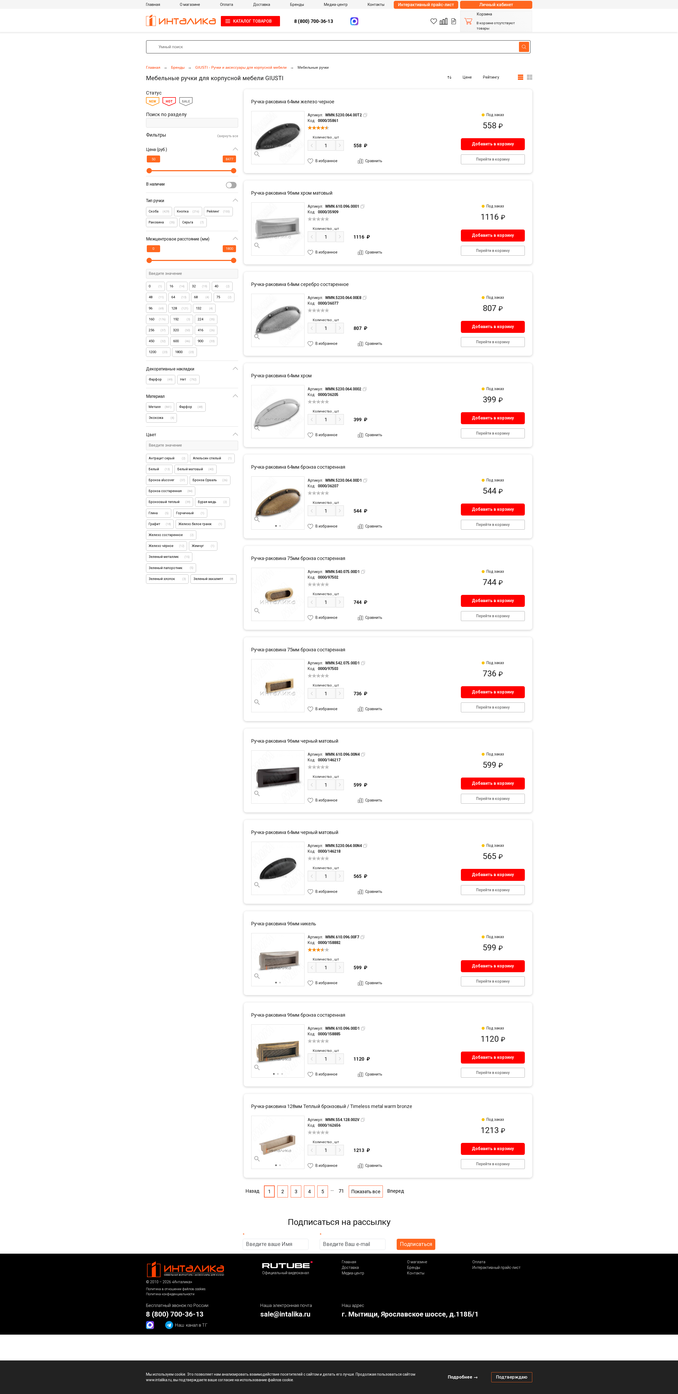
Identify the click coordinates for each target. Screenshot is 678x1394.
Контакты (415, 1273)
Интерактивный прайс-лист (426, 4)
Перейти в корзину (493, 159)
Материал (155, 396)
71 (341, 1191)
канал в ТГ (191, 1325)
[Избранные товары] (434, 21)
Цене (467, 77)
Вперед (395, 1191)
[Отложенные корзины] (453, 21)
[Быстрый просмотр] (257, 154)
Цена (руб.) (156, 149)
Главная (349, 1262)
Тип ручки (155, 200)
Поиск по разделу (166, 114)
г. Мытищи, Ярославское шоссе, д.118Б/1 (410, 1314)
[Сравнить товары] (443, 21)
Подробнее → (463, 1377)
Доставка (350, 1267)
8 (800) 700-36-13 (313, 21)
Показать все (365, 1191)
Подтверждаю (511, 1377)
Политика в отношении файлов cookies (176, 1289)
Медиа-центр (353, 1273)
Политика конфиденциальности (170, 1294)
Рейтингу (491, 77)
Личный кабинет (496, 4)
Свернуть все (227, 136)
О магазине (417, 1262)
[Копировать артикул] (365, 115)
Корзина (484, 14)
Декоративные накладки (170, 368)
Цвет (151, 434)
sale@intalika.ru (285, 1314)
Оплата (478, 1262)
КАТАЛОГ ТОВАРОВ (252, 21)
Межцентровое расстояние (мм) (177, 239)
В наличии (155, 184)
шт (326, 137)
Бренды (413, 1267)
